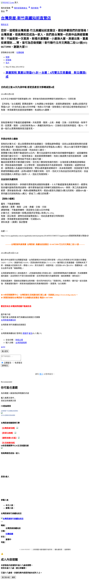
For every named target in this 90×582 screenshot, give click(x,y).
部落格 (8, 60)
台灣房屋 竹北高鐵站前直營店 (9, 411)
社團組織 (20, 52)
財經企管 (19, 340)
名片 (7, 63)
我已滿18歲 (6, 577)
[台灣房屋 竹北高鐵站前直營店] (2, 413)
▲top (3, 347)
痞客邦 (25, 333)
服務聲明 (67, 549)
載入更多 (5, 351)
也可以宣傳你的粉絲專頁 (8, 415)
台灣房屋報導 (21, 343)
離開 (13, 577)
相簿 (7, 57)
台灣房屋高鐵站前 (8, 320)
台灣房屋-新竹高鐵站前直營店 (26, 18)
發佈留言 (5, 365)
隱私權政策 (58, 549)
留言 (30, 333)
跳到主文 (4, 25)
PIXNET (27, 549)
